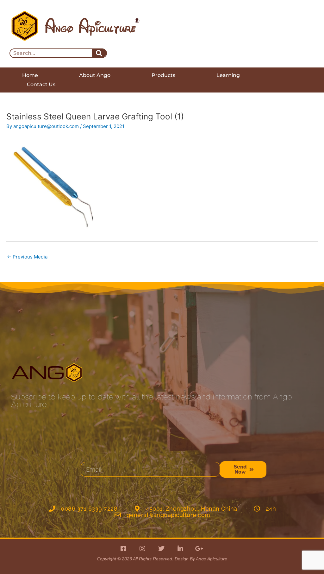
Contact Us (41, 84)
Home (30, 75)
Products (163, 75)
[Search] (99, 53)
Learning (228, 75)
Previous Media (27, 257)
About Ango (94, 75)
